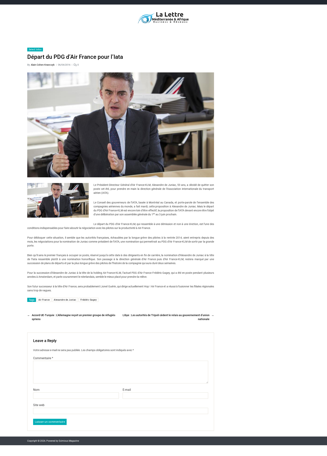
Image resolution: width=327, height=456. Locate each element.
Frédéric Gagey (88, 300)
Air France (44, 300)
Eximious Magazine (69, 441)
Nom (36, 390)
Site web (38, 405)
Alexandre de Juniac (65, 300)
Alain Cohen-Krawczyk (43, 64)
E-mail (127, 390)
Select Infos (35, 49)
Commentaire (43, 358)
